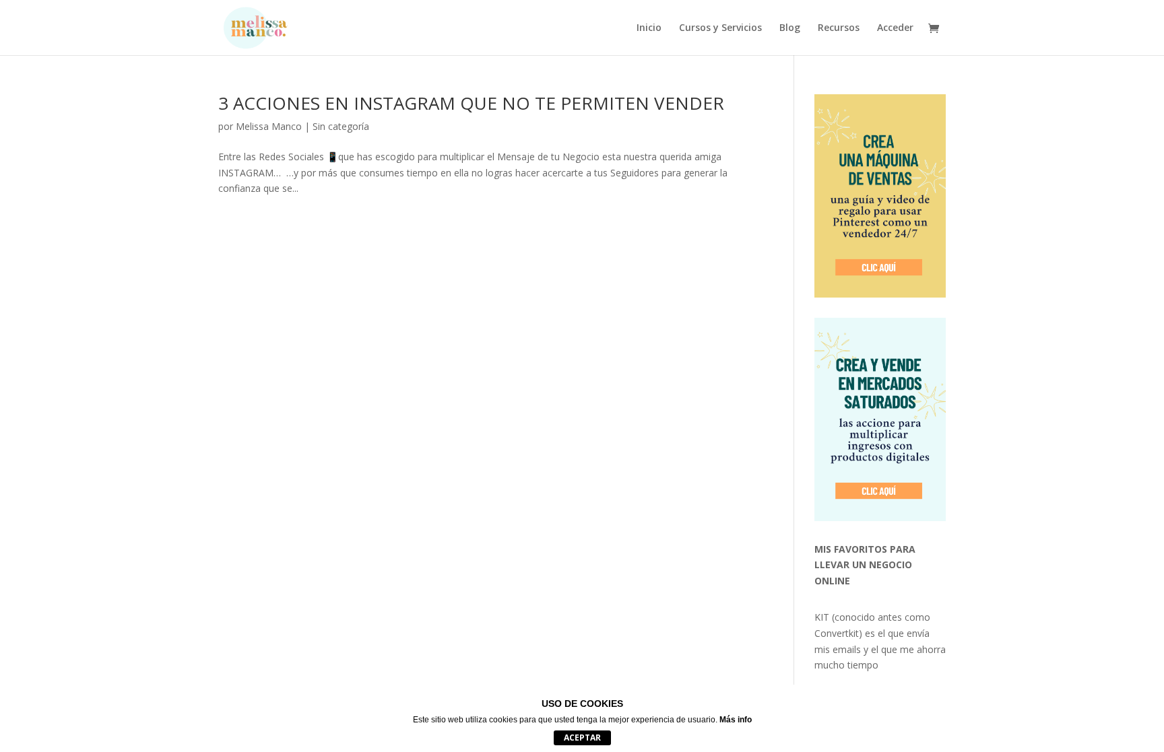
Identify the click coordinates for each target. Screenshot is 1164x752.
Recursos (839, 28)
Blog (789, 28)
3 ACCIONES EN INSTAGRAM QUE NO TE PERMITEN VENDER (471, 103)
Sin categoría (341, 126)
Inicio (649, 28)
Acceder (895, 28)
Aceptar (582, 737)
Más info (735, 719)
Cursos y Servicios (720, 28)
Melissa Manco (269, 126)
